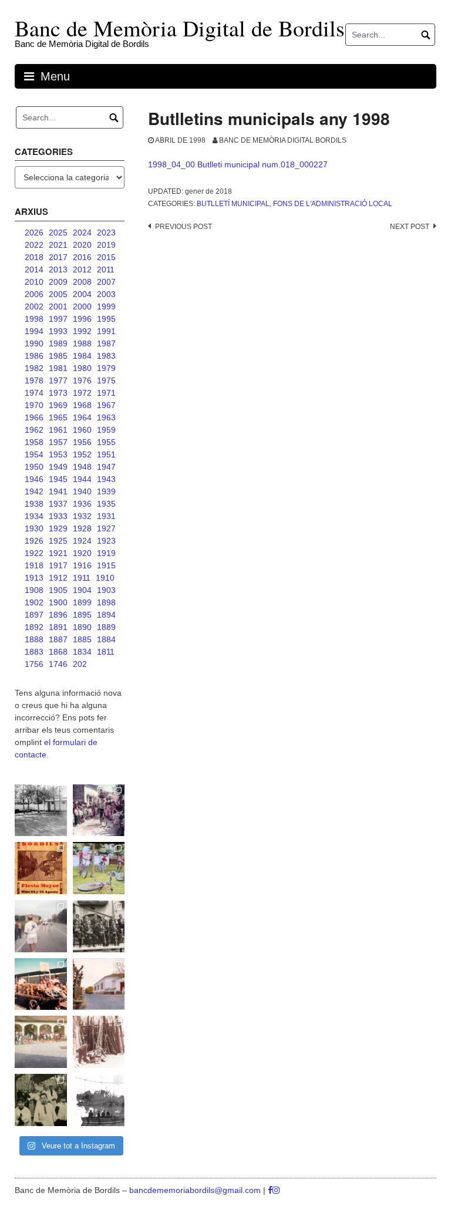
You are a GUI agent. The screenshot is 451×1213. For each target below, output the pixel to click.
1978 (34, 380)
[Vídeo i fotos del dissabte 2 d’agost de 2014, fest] (99, 868)
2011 (106, 269)
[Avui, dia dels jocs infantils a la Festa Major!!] (99, 810)
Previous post (183, 227)
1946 (34, 479)
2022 (34, 245)
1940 (82, 491)
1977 (58, 380)
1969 (58, 405)
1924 (82, 540)
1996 (82, 319)
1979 (106, 368)
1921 (58, 553)
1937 (58, 503)
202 (80, 664)
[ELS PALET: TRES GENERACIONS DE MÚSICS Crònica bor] (99, 926)
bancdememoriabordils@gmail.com (196, 1190)
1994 (34, 331)
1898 (106, 602)
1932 (82, 516)
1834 (82, 651)
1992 (82, 331)
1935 (106, 503)
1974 (34, 392)
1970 (34, 405)
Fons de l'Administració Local (332, 204)
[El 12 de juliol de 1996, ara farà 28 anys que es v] (41, 984)
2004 (82, 294)
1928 (82, 528)
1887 (58, 639)
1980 (82, 368)
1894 (106, 614)
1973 (58, 392)
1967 (106, 405)
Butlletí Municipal (233, 204)
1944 (82, 479)
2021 (58, 245)
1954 (34, 454)
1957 (58, 442)
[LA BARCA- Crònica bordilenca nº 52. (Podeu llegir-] (99, 1100)
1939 (106, 491)
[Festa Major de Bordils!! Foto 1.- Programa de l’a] (41, 868)
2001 (58, 306)
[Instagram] (276, 1190)
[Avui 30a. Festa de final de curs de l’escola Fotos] (41, 1042)
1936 (82, 503)
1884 (106, 639)
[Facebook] (270, 1190)
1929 (58, 528)
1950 (34, 466)
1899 (82, 602)
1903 (106, 590)
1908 (34, 590)
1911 (81, 577)
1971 (106, 392)
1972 (82, 392)
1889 (106, 627)
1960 (82, 429)
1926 (34, 540)
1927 (106, 528)
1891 (58, 627)
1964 (82, 417)
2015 (106, 257)
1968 (82, 405)
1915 (106, 565)
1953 (58, 454)
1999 (106, 306)
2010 (34, 282)
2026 (34, 232)
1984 (82, 355)
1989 (58, 343)
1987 (106, 343)
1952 (82, 454)
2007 (106, 282)
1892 (34, 627)
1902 (34, 602)
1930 (34, 528)
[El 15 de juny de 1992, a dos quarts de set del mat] (41, 926)
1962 (34, 429)
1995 (106, 319)
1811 (106, 651)
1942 (34, 491)
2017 (58, 257)
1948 (82, 466)
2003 (106, 294)
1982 (34, 368)
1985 (58, 355)
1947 (106, 466)
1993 (58, 331)
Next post (409, 227)
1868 (58, 651)
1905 (58, 590)
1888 (34, 639)
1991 (106, 331)
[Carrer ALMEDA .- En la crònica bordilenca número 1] (99, 984)
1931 (106, 516)
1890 (82, 627)
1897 (34, 614)
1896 (58, 614)
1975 (106, 380)
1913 (34, 577)
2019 (106, 245)
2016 (82, 257)
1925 (58, 540)
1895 (82, 614)
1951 (106, 454)
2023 (106, 232)
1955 (106, 442)
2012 (82, 269)
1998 (34, 319)
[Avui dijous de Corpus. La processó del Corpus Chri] (41, 1100)
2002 (34, 306)
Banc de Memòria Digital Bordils (282, 140)
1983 (106, 355)
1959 (106, 429)
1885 (82, 639)
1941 (58, 491)
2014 (34, 269)
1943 (106, 479)
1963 (106, 417)
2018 (34, 257)
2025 (58, 232)
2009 (58, 282)
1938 (34, 503)
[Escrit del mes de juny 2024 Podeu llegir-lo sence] (99, 1042)
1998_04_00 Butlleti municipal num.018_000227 (238, 164)
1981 (58, 368)
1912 (58, 577)
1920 (82, 553)
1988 (82, 343)
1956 (82, 442)
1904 (82, 590)
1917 (58, 565)
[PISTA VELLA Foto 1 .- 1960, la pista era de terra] (41, 810)
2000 (82, 306)
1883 (34, 651)
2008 (82, 282)
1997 (58, 319)
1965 (58, 417)
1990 (34, 343)
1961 (58, 429)
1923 (106, 540)
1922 (34, 553)
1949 (58, 466)
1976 (82, 380)
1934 (34, 516)
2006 (34, 294)
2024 (82, 232)
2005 (58, 294)
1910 (105, 577)
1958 (34, 442)
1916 (82, 565)
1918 (34, 565)
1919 (106, 553)
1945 (58, 479)
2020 (82, 245)
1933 (58, 516)
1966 (34, 417)
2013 (58, 269)
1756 (34, 664)
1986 (34, 355)
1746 (58, 664)
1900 (58, 602)
